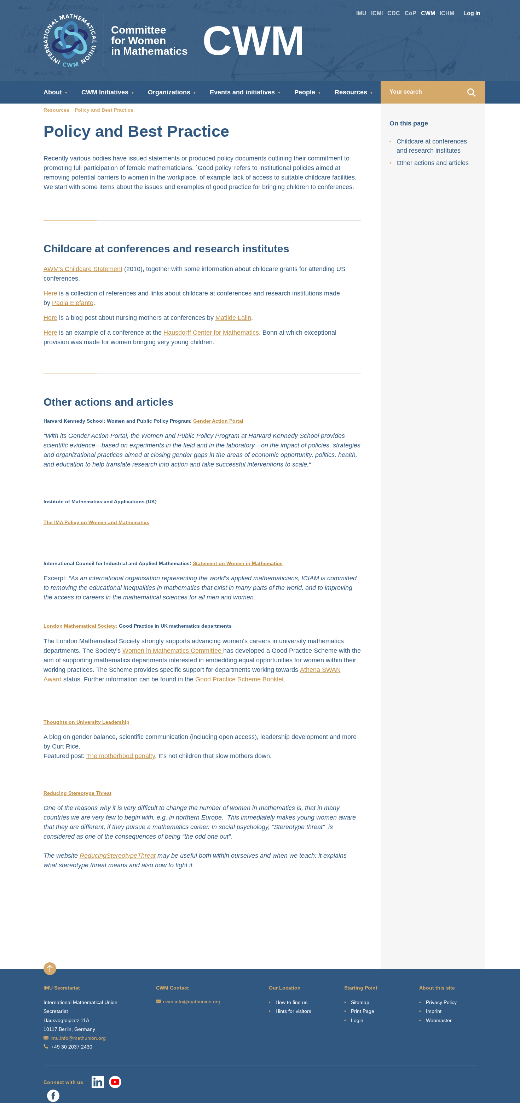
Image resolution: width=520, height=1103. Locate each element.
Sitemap (360, 1002)
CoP (410, 13)
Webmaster (439, 1020)
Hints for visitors (293, 1011)
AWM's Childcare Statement (83, 268)
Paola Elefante (72, 302)
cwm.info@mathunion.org (191, 1001)
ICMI (377, 13)
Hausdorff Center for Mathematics (211, 332)
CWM (428, 13)
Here (50, 293)
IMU (361, 13)
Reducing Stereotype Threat (77, 793)
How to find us (291, 1002)
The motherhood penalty (120, 755)
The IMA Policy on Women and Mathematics (96, 522)
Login (357, 1020)
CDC (393, 13)
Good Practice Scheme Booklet (239, 679)
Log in (471, 13)
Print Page (362, 1011)
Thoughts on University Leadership (86, 722)
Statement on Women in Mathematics (238, 563)
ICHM (447, 13)
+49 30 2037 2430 (71, 1047)
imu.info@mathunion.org (78, 1038)
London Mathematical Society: (80, 626)
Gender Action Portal (218, 421)
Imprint (433, 1011)
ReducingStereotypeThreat (118, 855)
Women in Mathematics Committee (172, 650)
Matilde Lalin (233, 317)
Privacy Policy (441, 1002)
